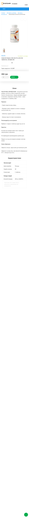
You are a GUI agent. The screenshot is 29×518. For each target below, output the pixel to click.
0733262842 (14, 3)
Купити (13, 77)
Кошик (26, 4)
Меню (4, 8)
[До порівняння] (22, 19)
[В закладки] (25, 19)
